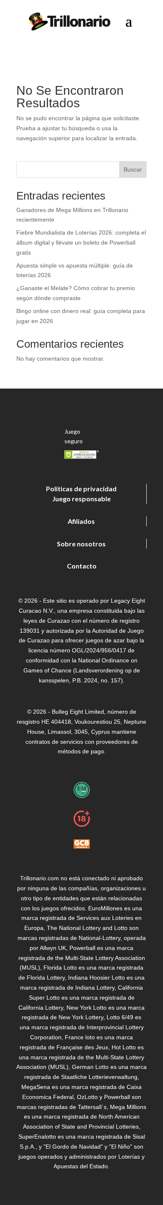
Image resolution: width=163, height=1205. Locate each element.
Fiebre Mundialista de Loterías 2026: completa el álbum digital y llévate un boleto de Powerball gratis (81, 242)
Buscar (133, 169)
